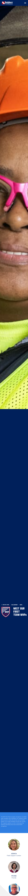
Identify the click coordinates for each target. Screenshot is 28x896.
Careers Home (5, 604)
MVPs (21, 604)
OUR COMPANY (14, 604)
